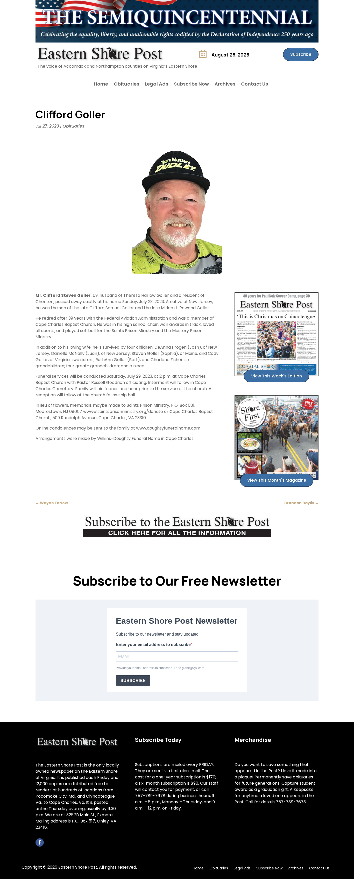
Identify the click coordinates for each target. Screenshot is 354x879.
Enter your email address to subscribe (153, 644)
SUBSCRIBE (133, 680)
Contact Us (254, 84)
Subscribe (300, 54)
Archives (225, 84)
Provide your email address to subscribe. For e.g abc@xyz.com (160, 668)
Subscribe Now (191, 84)
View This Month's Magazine (276, 480)
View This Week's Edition (276, 376)
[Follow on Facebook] (40, 842)
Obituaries (126, 84)
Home (101, 84)
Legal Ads (156, 84)
